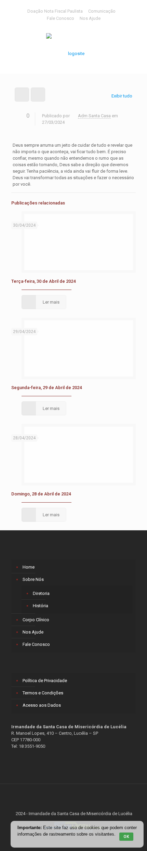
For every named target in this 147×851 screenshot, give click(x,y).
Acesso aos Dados (42, 705)
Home (29, 567)
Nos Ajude (90, 18)
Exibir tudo (121, 95)
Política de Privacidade (45, 680)
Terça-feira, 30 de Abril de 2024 (43, 281)
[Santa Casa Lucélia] (73, 49)
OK (126, 836)
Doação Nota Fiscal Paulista (55, 11)
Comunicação (102, 11)
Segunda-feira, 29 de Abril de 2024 (46, 387)
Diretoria (41, 593)
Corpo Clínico (36, 619)
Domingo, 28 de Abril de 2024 (41, 493)
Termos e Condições (43, 692)
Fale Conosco (60, 18)
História (40, 605)
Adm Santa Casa (94, 115)
